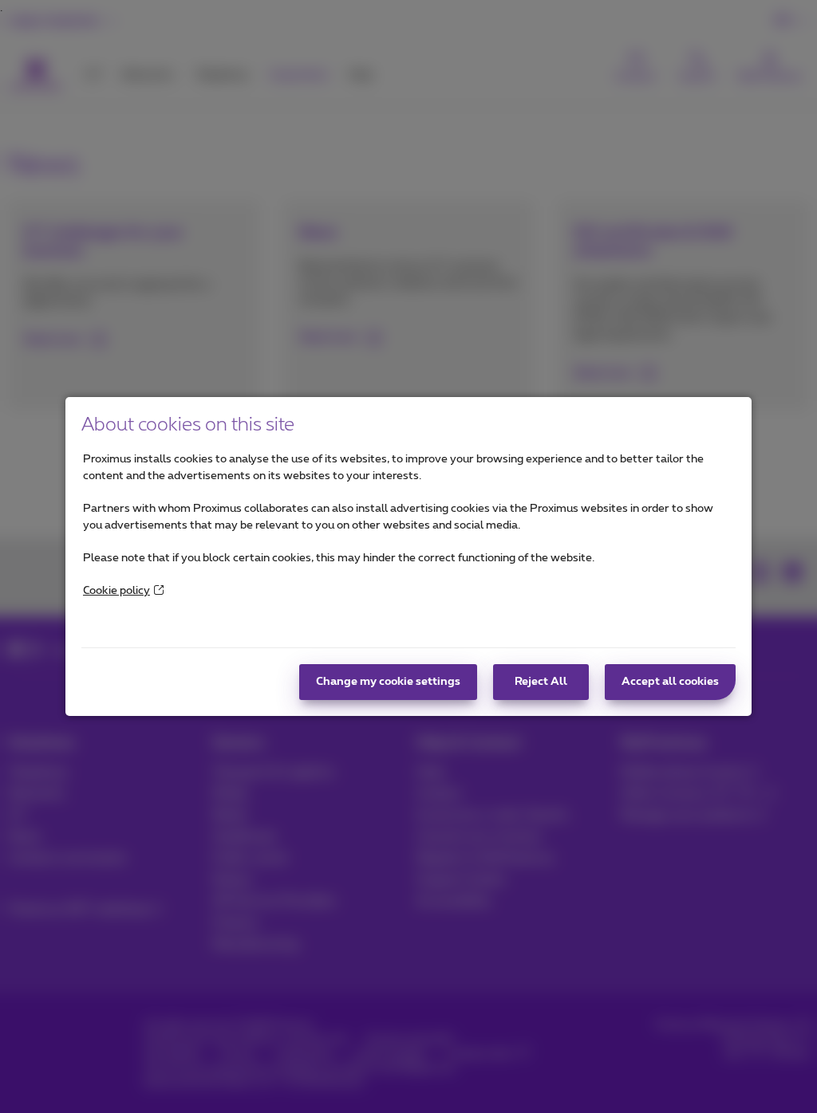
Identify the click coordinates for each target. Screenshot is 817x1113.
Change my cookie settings (388, 681)
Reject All (541, 681)
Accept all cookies (670, 681)
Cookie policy (116, 590)
